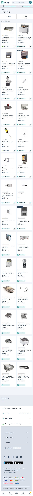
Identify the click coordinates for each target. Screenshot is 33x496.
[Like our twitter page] (10, 457)
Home (2, 9)
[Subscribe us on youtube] (18, 457)
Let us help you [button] (9, 432)
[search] (30, 2)
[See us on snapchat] (22, 457)
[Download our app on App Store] (18, 463)
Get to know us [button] (9, 437)
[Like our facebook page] (5, 457)
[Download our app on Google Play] (8, 463)
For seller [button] (7, 442)
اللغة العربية (17, 448)
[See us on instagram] (14, 457)
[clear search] (28, 2)
